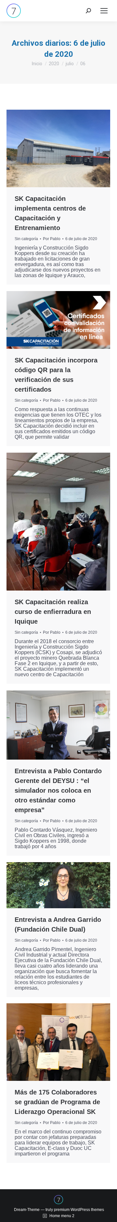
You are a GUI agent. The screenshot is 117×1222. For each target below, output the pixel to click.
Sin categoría (26, 239)
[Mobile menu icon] (104, 10)
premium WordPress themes (79, 1209)
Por (51, 239)
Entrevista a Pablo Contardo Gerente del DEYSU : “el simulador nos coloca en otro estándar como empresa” (58, 790)
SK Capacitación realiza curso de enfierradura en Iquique (53, 611)
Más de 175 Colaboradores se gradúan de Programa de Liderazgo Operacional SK (57, 1102)
